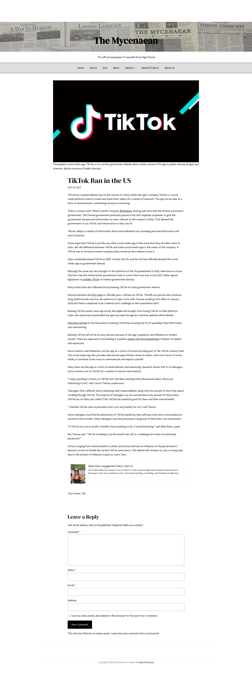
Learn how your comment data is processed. (135, 633)
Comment (74, 532)
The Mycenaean (126, 40)
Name (72, 570)
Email (72, 585)
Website (72, 600)
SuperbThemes (146, 662)
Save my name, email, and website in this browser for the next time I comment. (114, 615)
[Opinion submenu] (135, 68)
